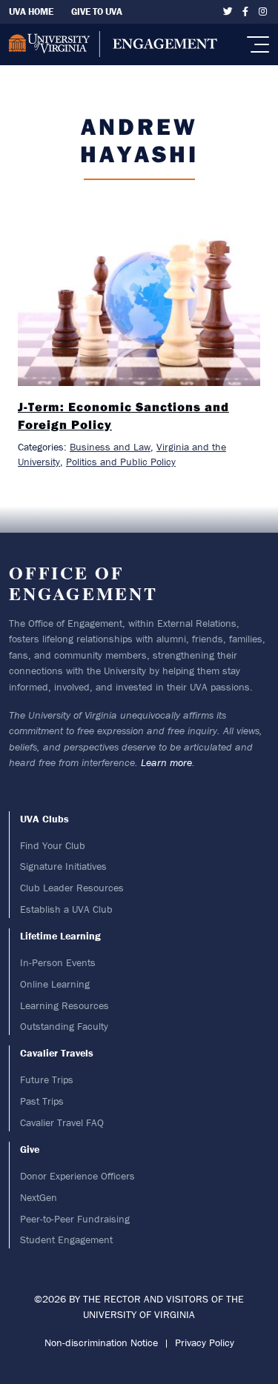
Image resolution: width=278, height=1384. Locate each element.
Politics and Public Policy (121, 461)
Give (29, 1149)
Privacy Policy (204, 1342)
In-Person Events (58, 962)
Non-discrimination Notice (101, 1342)
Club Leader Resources (72, 887)
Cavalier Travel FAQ (62, 1122)
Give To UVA (96, 11)
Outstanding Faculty (64, 1026)
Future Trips (46, 1079)
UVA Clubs (44, 818)
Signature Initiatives (63, 866)
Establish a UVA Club (66, 909)
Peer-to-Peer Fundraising (75, 1218)
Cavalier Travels (56, 1052)
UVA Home (31, 11)
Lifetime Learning (60, 935)
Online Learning (55, 984)
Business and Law (110, 446)
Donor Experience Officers (77, 1175)
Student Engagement (66, 1239)
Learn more (166, 762)
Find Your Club (52, 845)
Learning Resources (64, 1005)
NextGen (38, 1197)
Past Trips (42, 1101)
